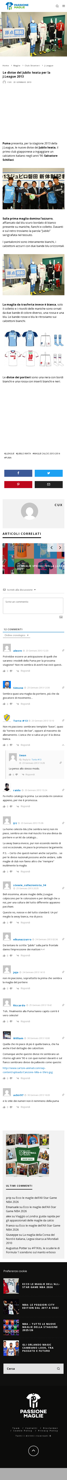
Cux (9, 82)
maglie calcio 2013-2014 (47, 453)
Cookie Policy (22, 1430)
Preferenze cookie (15, 1271)
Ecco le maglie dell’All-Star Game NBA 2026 (41, 1285)
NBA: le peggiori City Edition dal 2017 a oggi (40, 1306)
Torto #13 (36, 759)
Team (16, 1428)
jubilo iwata (24, 453)
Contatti (31, 1428)
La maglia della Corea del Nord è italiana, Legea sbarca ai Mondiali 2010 (32, 1239)
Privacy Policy (48, 1430)
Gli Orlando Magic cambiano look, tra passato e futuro (38, 1347)
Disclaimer (50, 1428)
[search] (58, 1369)
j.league (10, 453)
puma (9, 457)
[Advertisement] (31, 120)
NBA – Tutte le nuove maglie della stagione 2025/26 (40, 1327)
